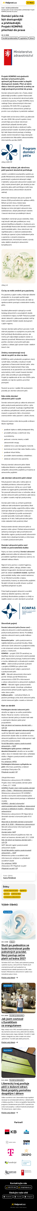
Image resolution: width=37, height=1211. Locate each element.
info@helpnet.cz (25, 1187)
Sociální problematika (12, 7)
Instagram (29, 1196)
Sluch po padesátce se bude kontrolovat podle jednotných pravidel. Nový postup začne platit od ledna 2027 (15, 952)
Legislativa (23, 38)
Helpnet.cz (11, 2)
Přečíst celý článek (8, 978)
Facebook (8, 1196)
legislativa (23, 890)
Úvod (2, 7)
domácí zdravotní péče (11, 890)
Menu (32, 3)
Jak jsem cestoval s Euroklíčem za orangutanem (12, 1022)
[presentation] (18, 924)
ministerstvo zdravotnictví (12, 897)
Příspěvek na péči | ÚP (9, 772)
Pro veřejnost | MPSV (9, 762)
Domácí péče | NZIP (8, 832)
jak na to (6, 894)
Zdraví (32, 38)
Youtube (19, 1196)
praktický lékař (16, 894)
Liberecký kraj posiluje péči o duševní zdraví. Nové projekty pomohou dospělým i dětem (16, 1088)
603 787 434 (12, 1187)
